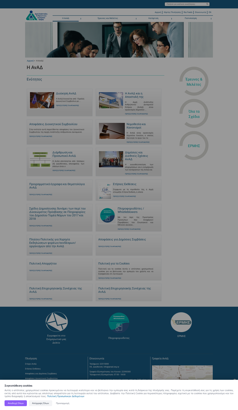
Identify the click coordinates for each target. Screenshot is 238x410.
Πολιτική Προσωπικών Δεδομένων (65, 396)
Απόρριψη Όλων (40, 403)
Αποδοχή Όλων (16, 403)
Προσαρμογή (62, 403)
